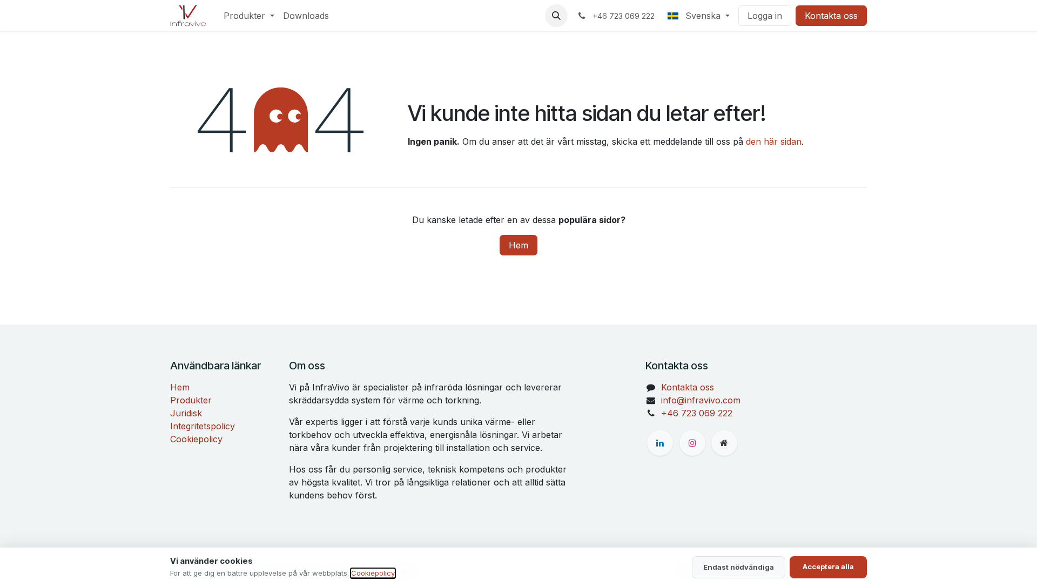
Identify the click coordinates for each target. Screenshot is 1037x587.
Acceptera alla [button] (828, 566)
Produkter (191, 400)
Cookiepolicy (196, 439)
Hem (518, 245)
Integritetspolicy (202, 426)
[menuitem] (249, 15)
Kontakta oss (831, 15)
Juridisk (186, 413)
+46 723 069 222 (696, 413)
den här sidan (774, 141)
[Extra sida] (724, 443)
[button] (556, 15)
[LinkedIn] (660, 443)
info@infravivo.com (700, 400)
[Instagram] (692, 443)
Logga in (765, 15)
